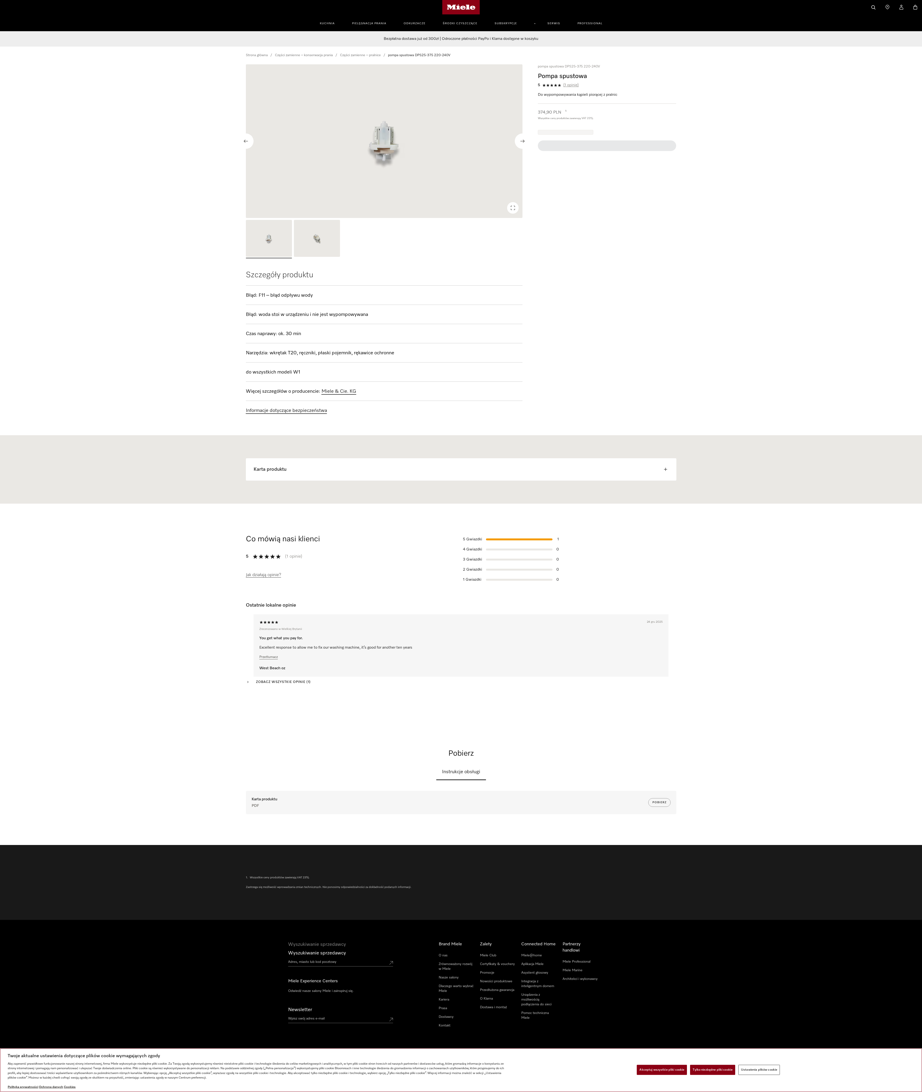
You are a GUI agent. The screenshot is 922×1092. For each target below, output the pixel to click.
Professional (589, 23)
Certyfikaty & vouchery (497, 964)
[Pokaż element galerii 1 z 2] (269, 239)
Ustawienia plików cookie (759, 1069)
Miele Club (488, 955)
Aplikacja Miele (532, 964)
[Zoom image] (513, 208)
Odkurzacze (414, 23)
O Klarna (486, 998)
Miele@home (531, 955)
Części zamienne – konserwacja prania (304, 55)
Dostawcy (446, 1017)
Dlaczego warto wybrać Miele (456, 988)
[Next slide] (522, 141)
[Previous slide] (246, 141)
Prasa (443, 1008)
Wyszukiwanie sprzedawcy (317, 953)
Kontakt (444, 1025)
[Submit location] (391, 963)
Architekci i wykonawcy (580, 979)
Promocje (487, 972)
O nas (443, 955)
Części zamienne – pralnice (360, 55)
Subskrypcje (506, 23)
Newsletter (300, 1009)
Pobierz (659, 802)
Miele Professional (576, 961)
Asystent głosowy (534, 972)
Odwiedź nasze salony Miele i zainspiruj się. (321, 991)
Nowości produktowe (496, 981)
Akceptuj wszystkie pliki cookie (661, 1069)
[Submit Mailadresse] (391, 1019)
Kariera (444, 999)
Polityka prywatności (23, 1087)
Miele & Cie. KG (338, 391)
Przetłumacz (268, 657)
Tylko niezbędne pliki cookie (713, 1069)
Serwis (553, 23)
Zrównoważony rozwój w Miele (455, 966)
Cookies (70, 1087)
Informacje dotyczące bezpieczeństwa (286, 410)
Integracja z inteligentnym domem (537, 984)
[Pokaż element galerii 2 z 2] (317, 239)
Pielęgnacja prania (369, 23)
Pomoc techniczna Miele (535, 1015)
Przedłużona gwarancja (497, 990)
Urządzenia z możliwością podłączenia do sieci (536, 999)
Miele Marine (572, 970)
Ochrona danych (51, 1087)
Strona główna (257, 55)
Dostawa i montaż (493, 1007)
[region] (384, 141)
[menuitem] (330, 22)
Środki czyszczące (460, 23)
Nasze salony (449, 977)
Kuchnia (327, 23)
